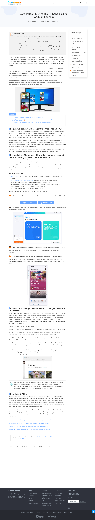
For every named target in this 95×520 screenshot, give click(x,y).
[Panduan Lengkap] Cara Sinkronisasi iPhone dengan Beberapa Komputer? (28, 426)
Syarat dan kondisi (25, 512)
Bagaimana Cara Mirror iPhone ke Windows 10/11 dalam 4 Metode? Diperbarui (79, 54)
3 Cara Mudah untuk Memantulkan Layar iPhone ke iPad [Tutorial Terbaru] (79, 60)
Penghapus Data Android (47, 497)
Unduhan (30, 498)
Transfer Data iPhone (46, 502)
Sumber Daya (31, 500)
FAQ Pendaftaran (58, 503)
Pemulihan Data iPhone (46, 503)
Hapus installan (45, 512)
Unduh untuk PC (29, 202)
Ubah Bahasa (73, 508)
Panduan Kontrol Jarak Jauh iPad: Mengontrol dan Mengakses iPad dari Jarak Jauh (30, 429)
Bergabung (82, 501)
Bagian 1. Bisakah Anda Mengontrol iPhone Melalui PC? (28, 117)
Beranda (35, 3)
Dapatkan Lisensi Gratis (33, 503)
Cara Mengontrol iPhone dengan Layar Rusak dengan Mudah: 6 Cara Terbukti (29, 423)
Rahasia (31, 512)
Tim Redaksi (33, 21)
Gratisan (30, 502)
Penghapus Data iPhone (47, 505)
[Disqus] (38, 470)
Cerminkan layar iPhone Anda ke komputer (22, 180)
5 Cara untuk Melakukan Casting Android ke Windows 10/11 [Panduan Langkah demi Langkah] (79, 73)
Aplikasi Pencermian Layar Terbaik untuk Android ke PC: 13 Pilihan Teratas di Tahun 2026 (78, 41)
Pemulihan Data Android (47, 495)
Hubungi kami (31, 495)
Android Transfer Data (46, 493)
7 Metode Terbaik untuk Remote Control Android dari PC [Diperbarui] (78, 66)
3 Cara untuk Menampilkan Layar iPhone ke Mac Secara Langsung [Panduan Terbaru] (31, 420)
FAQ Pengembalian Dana (60, 500)
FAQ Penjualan (58, 498)
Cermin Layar (45, 21)
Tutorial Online (58, 495)
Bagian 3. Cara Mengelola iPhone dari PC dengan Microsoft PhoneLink (32, 122)
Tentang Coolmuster (33, 493)
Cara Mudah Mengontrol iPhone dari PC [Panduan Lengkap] (77, 47)
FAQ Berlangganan (59, 502)
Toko (30, 497)
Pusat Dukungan (58, 493)
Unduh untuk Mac (47, 202)
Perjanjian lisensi (37, 512)
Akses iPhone (14, 176)
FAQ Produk (57, 497)
